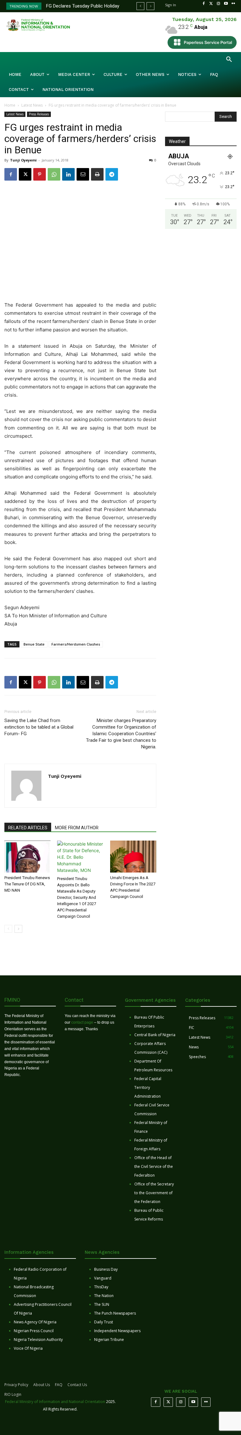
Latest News (32, 105)
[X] (25, 174)
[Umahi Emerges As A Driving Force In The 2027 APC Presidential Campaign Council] (133, 856)
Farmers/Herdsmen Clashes (75, 644)
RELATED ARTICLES (27, 827)
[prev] (140, 6)
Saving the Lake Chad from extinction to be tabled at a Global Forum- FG (38, 727)
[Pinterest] (39, 174)
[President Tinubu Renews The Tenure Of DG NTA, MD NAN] (27, 856)
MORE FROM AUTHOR (77, 827)
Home (9, 105)
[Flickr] (233, 3)
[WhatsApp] (54, 174)
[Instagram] (218, 3)
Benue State (34, 644)
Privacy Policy (16, 1384)
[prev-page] (8, 929)
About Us (41, 1384)
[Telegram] (111, 174)
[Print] (97, 174)
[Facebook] (203, 3)
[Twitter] (211, 3)
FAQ (58, 1384)
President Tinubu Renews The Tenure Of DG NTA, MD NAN (27, 884)
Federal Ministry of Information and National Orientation (55, 1401)
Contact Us (77, 1384)
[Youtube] (225, 3)
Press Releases (39, 114)
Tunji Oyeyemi (23, 160)
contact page (82, 1022)
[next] (150, 6)
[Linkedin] (68, 174)
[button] (229, 59)
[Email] (83, 174)
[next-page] (18, 929)
